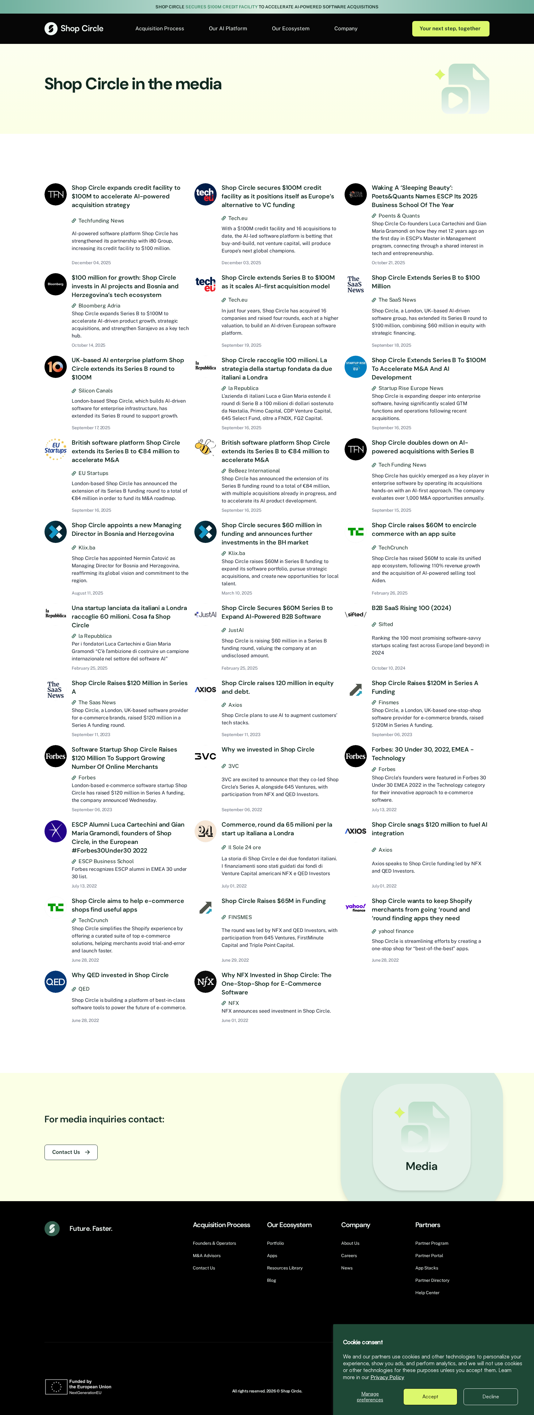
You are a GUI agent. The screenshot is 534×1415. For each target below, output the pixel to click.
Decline (490, 1396)
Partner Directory (432, 1280)
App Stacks (426, 1267)
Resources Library (285, 1267)
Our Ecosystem (291, 28)
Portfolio (275, 1243)
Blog (271, 1280)
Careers (349, 1255)
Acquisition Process (159, 28)
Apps (272, 1255)
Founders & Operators (214, 1243)
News (347, 1267)
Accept (430, 1396)
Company (346, 28)
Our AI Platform (228, 28)
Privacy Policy (388, 1377)
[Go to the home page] (73, 28)
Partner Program (431, 1243)
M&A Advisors (207, 1255)
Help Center (427, 1292)
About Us (350, 1243)
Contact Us (66, 1152)
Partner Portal (429, 1255)
